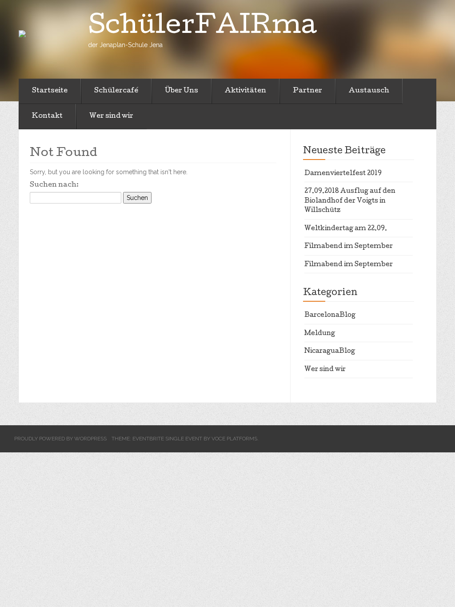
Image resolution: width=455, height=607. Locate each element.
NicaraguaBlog (329, 351)
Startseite (50, 91)
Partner (307, 91)
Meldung (319, 334)
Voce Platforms (234, 438)
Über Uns (181, 91)
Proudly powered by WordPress (60, 438)
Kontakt (47, 116)
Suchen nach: (54, 185)
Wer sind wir (111, 116)
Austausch (369, 91)
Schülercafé (116, 91)
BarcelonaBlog (329, 315)
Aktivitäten (245, 91)
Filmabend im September (348, 247)
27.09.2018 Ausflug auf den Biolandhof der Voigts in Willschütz (349, 201)
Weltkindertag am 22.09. (345, 229)
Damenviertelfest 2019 (343, 174)
